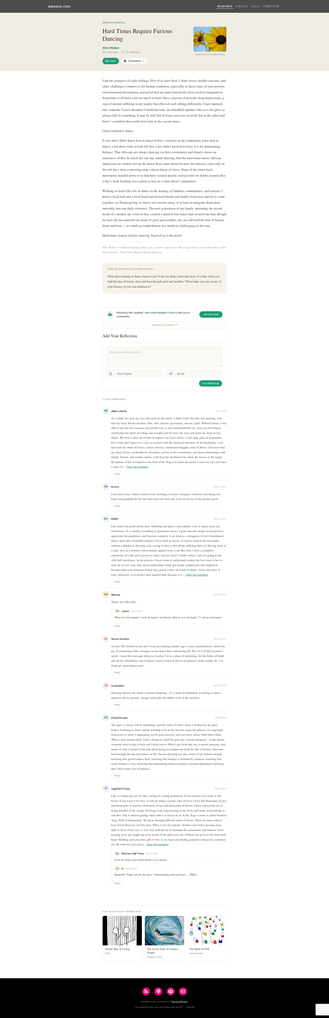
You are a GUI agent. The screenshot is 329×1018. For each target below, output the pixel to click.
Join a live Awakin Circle (159, 312)
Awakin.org (59, 6)
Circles (242, 6)
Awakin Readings (113, 22)
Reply (117, 473)
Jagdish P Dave (120, 788)
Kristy (115, 486)
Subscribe (271, 6)
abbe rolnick (119, 411)
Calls (255, 6)
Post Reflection (210, 383)
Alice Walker (110, 47)
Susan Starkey (120, 638)
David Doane (119, 717)
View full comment (137, 466)
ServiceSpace (180, 1001)
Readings (225, 6)
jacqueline (117, 685)
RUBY (114, 518)
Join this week (211, 314)
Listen (112, 60)
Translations (134, 60)
